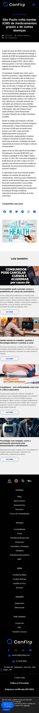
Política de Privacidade (19, 683)
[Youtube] (30, 650)
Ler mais (9, 312)
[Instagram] (16, 650)
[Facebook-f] (9, 650)
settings (26, 705)
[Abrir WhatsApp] (33, 707)
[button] (34, 5)
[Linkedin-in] (23, 650)
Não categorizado (11, 38)
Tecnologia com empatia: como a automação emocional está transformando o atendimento (15, 443)
